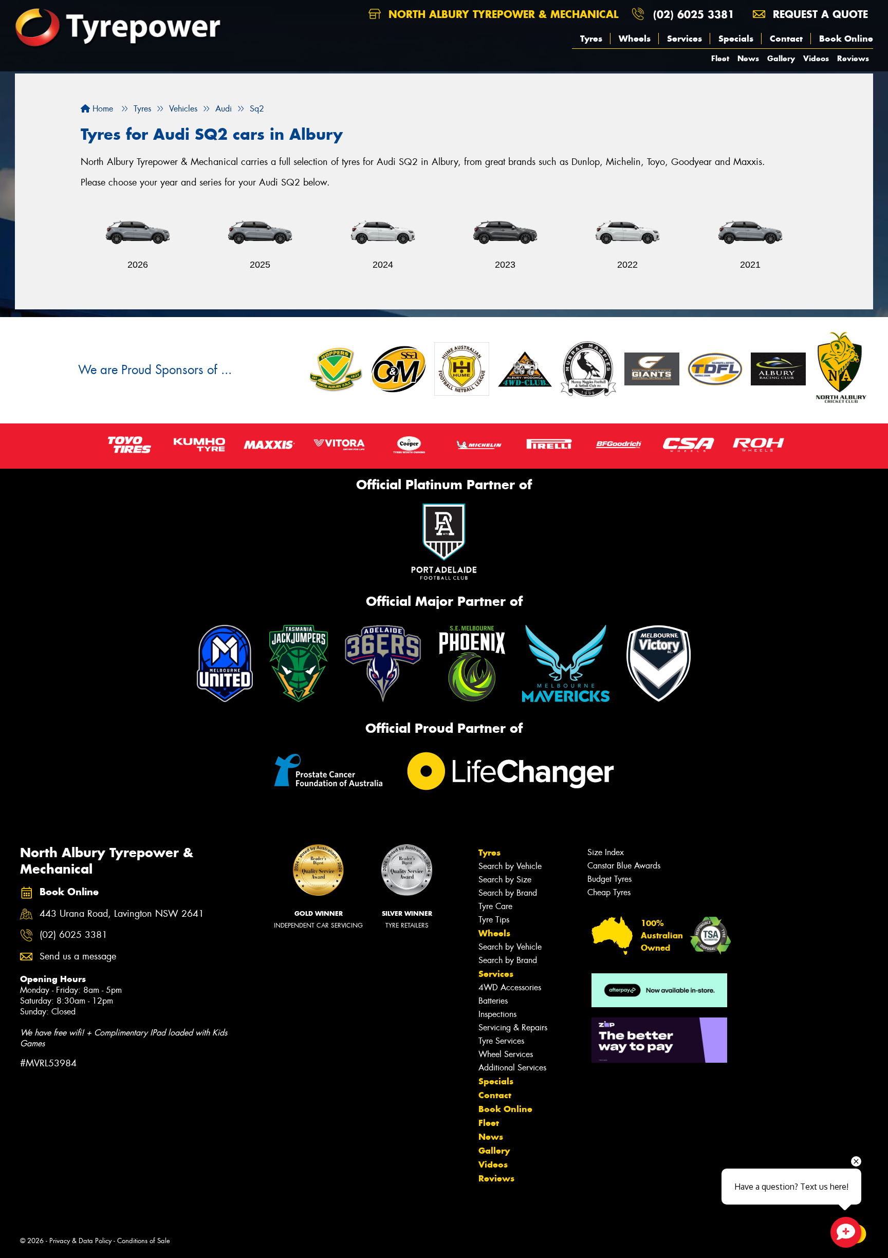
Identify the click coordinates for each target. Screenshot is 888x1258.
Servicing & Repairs (512, 1027)
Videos (816, 58)
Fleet (720, 58)
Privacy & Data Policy (80, 1240)
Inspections (497, 1014)
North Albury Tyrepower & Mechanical (501, 14)
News (748, 58)
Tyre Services (501, 1040)
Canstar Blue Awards (623, 865)
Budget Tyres (609, 879)
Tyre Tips (493, 919)
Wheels (635, 38)
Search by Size (504, 879)
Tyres (591, 38)
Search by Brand (507, 892)
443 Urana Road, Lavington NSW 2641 (122, 914)
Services (684, 38)
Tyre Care (495, 906)
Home (101, 108)
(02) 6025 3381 (693, 14)
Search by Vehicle (510, 866)
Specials (735, 38)
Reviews (853, 58)
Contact (786, 38)
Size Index (605, 852)
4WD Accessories (509, 987)
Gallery (781, 58)
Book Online (846, 38)
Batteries (493, 1000)
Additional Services (512, 1067)
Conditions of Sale (143, 1240)
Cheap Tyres (609, 892)
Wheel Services (505, 1054)
